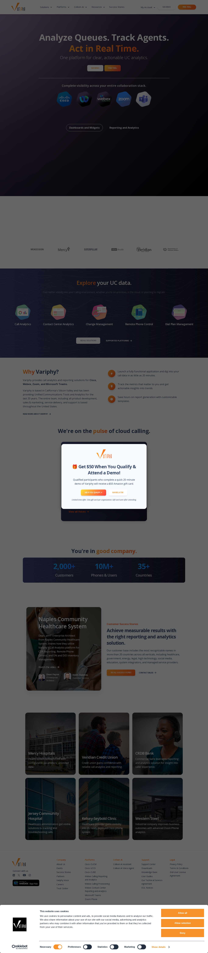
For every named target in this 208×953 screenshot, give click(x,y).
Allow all (182, 913)
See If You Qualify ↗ (93, 492)
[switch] (87, 946)
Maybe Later (117, 492)
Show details (159, 947)
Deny (182, 933)
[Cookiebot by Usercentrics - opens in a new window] (19, 947)
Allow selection (183, 923)
